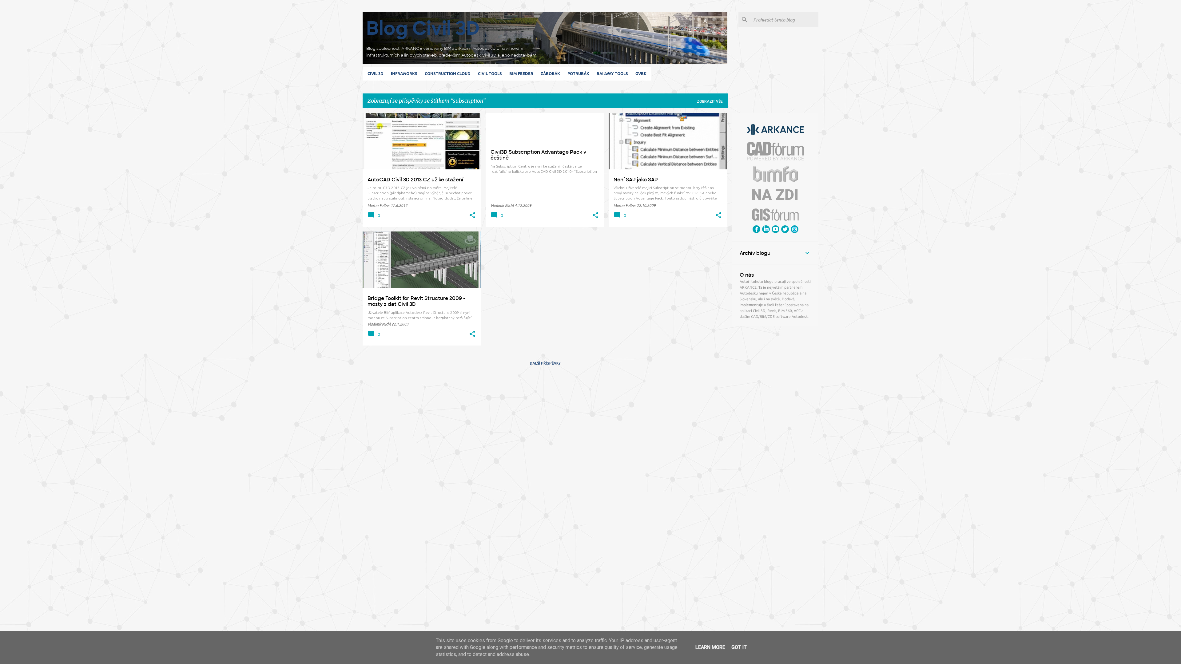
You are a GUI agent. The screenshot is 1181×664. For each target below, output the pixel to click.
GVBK (640, 73)
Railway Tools (612, 73)
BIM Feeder (521, 73)
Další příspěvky (545, 363)
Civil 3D (376, 73)
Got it (739, 647)
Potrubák (578, 73)
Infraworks (404, 73)
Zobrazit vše (710, 101)
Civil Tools (490, 73)
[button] (472, 215)
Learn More (710, 647)
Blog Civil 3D (423, 28)
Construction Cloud (448, 73)
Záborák (550, 73)
